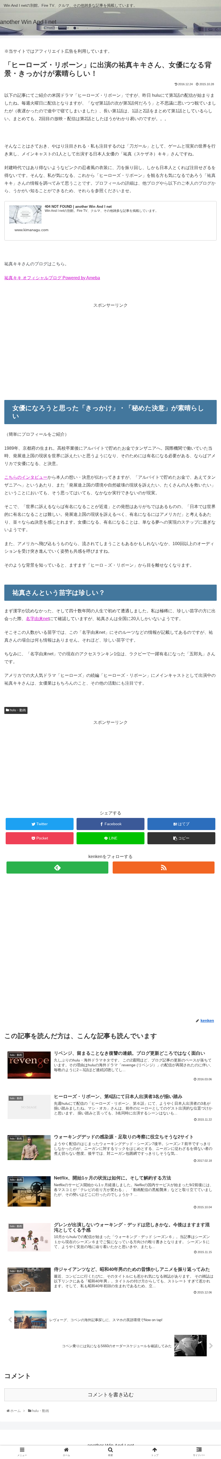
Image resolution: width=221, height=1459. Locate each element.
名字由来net (37, 618)
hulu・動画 (17, 710)
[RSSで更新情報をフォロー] (164, 867)
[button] (205, 834)
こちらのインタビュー (25, 477)
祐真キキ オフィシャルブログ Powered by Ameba (52, 278)
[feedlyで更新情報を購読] (57, 867)
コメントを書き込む (111, 1394)
